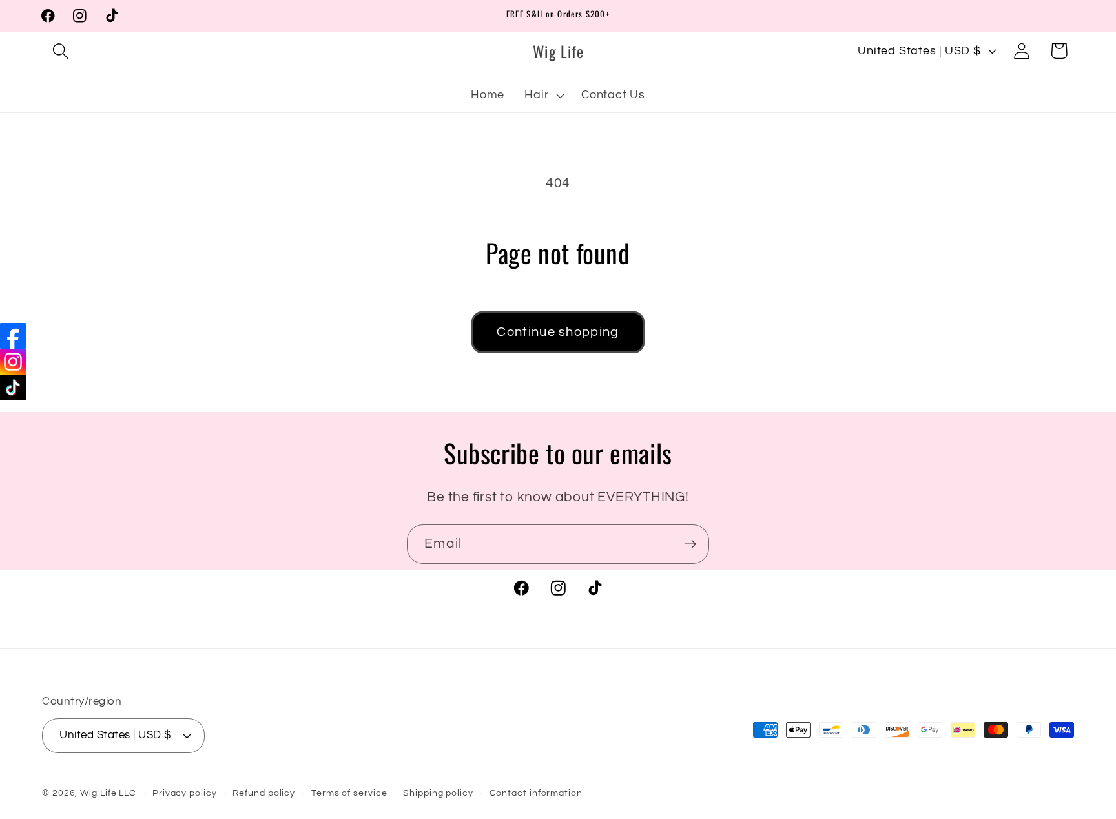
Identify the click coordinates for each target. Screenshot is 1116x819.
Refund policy (263, 793)
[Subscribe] (690, 544)
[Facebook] (13, 336)
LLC (127, 793)
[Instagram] (13, 362)
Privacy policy (184, 793)
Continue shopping (558, 332)
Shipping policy (438, 793)
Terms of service (349, 793)
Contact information (536, 793)
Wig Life (98, 793)
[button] (60, 50)
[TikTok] (13, 387)
